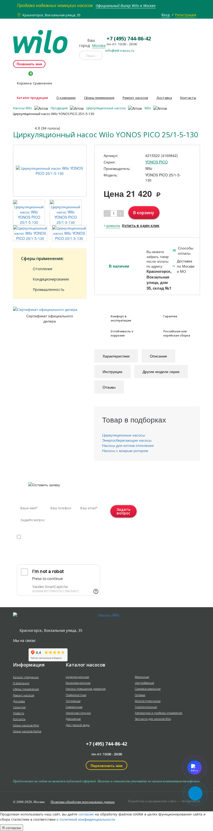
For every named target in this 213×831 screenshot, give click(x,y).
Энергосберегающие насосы (126, 440)
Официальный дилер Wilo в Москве (126, 5)
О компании (66, 98)
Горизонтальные (146, 706)
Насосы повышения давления (86, 688)
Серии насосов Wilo (26, 725)
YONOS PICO (156, 161)
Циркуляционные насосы (106, 108)
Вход (166, 14)
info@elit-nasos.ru (119, 50)
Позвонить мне (29, 63)
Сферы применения (99, 98)
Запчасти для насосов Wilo (153, 718)
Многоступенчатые (148, 701)
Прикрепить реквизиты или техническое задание (53, 556)
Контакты (188, 98)
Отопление (42, 268)
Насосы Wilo (23, 108)
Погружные (73, 701)
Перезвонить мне (107, 765)
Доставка (164, 98)
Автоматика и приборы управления (158, 712)
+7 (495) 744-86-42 (106, 744)
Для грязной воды (78, 725)
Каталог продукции (32, 98)
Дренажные (73, 718)
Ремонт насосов (135, 98)
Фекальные (142, 676)
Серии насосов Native (27, 731)
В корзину (143, 213)
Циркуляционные (77, 676)
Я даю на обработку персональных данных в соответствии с (53, 541)
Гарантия (19, 707)
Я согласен (11, 827)
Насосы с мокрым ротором (125, 450)
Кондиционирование (51, 279)
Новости (18, 713)
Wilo (148, 108)
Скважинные (74, 706)
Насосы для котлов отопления (128, 445)
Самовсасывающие (148, 688)
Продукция (59, 108)
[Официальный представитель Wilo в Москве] (42, 38)
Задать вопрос (123, 511)
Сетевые (140, 695)
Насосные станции (78, 712)
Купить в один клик (140, 225)
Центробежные (144, 682)
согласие (39, 536)
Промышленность (48, 289)
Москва (98, 45)
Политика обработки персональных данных (83, 802)
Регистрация (185, 14)
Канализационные (78, 682)
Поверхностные (76, 695)
